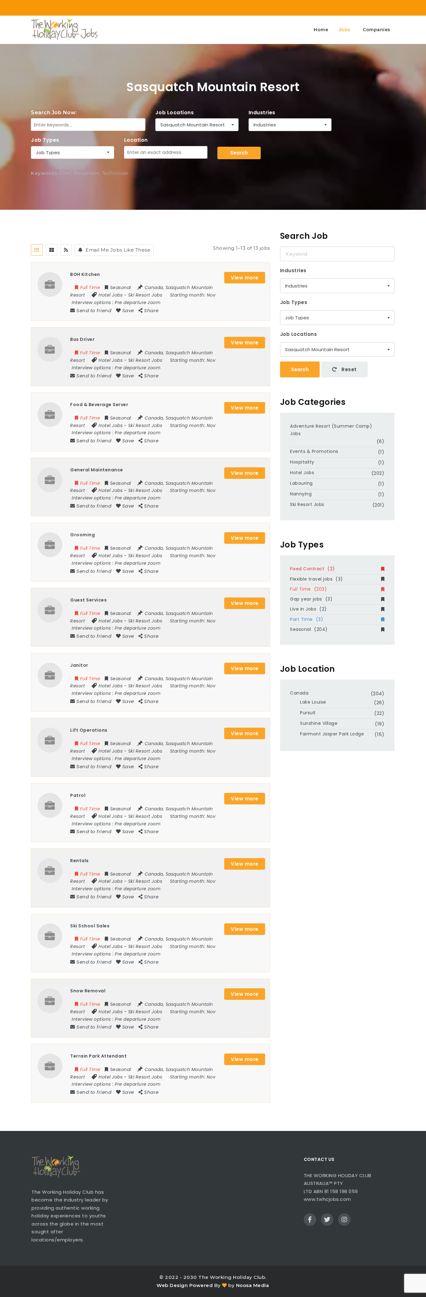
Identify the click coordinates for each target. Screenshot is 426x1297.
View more (245, 277)
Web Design (172, 1285)
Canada (299, 693)
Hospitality (302, 462)
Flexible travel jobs (316, 579)
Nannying (301, 494)
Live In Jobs (308, 609)
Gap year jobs (311, 599)
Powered (201, 1285)
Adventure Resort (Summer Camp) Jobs (331, 430)
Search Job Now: (54, 112)
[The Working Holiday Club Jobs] (64, 30)
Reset (348, 369)
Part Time (306, 619)
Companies (376, 29)
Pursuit (308, 713)
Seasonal (309, 629)
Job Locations (174, 112)
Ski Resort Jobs (145, 295)
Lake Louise (313, 702)
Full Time (308, 589)
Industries (262, 112)
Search (239, 153)
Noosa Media (252, 1285)
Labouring (301, 483)
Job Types (45, 140)
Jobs (345, 29)
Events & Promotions (314, 451)
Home (321, 29)
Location (136, 140)
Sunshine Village (318, 723)
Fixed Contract (312, 569)
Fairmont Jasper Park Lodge (332, 734)
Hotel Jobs (111, 295)
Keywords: (44, 173)
